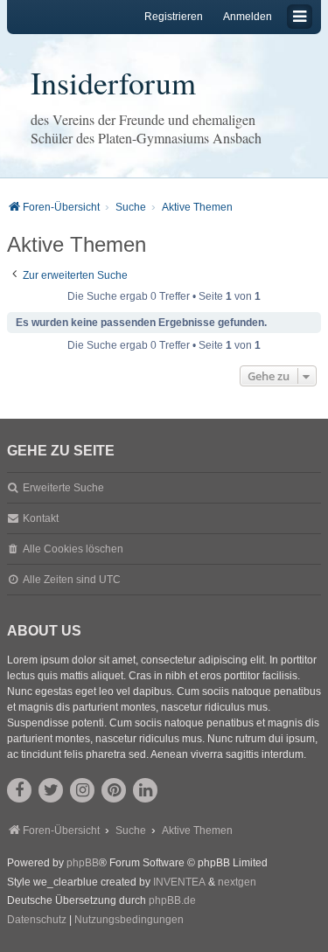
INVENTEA (179, 882)
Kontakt (41, 518)
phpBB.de (172, 900)
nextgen (237, 882)
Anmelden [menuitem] (247, 16)
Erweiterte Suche (63, 488)
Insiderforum (113, 82)
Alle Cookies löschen (73, 549)
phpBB (82, 863)
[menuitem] (36, 920)
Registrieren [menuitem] (173, 16)
